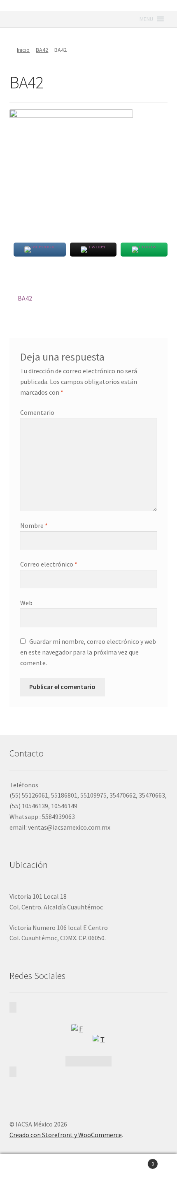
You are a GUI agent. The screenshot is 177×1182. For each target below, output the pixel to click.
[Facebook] (77, 1030)
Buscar (88, 1168)
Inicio (23, 49)
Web (26, 603)
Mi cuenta (29, 1168)
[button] (146, 19)
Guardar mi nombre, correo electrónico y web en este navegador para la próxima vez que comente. (88, 652)
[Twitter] (99, 1041)
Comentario (37, 412)
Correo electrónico (48, 564)
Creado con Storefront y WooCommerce (65, 1135)
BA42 (42, 49)
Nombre (34, 525)
